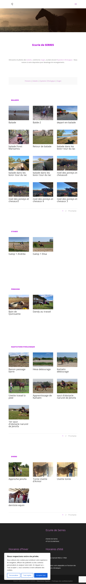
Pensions (28, 81)
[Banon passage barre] (19, 366)
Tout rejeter (27, 575)
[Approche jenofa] (19, 476)
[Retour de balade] (43, 144)
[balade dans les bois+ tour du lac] (67, 144)
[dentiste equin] (19, 502)
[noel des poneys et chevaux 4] (43, 196)
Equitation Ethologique (47, 81)
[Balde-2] (43, 120)
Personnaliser (13, 575)
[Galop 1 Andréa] (19, 251)
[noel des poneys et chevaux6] (67, 170)
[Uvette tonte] (67, 476)
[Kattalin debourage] (67, 366)
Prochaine (72, 211)
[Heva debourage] (43, 366)
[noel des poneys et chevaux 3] (67, 196)
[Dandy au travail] (43, 309)
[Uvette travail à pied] (19, 393)
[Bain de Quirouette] (19, 309)
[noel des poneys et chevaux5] (19, 196)
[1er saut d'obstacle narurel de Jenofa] (19, 419)
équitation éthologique (64, 60)
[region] (27, 566)
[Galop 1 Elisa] (43, 251)
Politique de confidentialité (62, 581)
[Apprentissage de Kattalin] (43, 393)
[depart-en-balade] (67, 120)
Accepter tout (41, 575)
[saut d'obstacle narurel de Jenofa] (67, 393)
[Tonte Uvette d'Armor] (43, 476)
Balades (35, 81)
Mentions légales (44, 581)
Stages (59, 81)
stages (43, 60)
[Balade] (19, 120)
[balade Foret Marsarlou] (19, 144)
